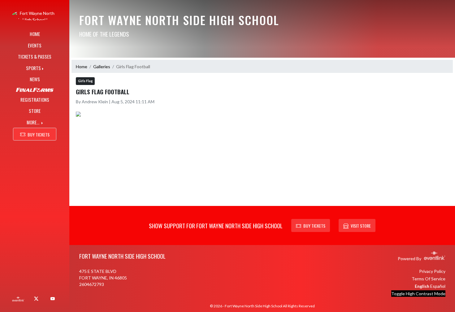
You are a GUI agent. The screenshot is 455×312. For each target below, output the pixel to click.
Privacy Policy (432, 271)
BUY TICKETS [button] (39, 134)
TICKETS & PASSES (34, 56)
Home (81, 66)
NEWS (35, 79)
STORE (35, 110)
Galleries (101, 66)
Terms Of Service (428, 278)
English (422, 286)
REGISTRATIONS (34, 99)
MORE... (33, 122)
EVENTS (34, 45)
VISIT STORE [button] (361, 225)
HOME (35, 33)
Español (437, 286)
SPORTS (33, 68)
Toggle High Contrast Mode (418, 293)
